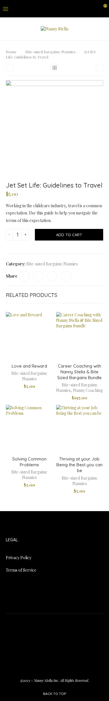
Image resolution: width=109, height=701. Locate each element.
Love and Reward (29, 366)
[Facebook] (73, 8)
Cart (42, 622)
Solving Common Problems (29, 461)
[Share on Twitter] (38, 276)
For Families (47, 629)
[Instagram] (87, 8)
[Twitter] (80, 8)
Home (11, 51)
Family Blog (21, 629)
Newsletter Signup (74, 643)
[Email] (94, 8)
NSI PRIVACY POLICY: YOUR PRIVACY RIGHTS (54, 650)
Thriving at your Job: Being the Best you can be (79, 465)
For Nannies (73, 629)
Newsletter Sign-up (36, 643)
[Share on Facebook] (24, 276)
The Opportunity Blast (32, 664)
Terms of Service (21, 570)
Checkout (59, 622)
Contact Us (82, 622)
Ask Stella (26, 622)
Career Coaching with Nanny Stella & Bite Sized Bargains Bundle (79, 372)
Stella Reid (44, 657)
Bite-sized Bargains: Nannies (50, 51)
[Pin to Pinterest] (52, 276)
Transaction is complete (54, 671)
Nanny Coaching (88, 390)
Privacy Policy (18, 557)
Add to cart (69, 234)
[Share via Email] (66, 276)
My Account (34, 636)
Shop (26, 657)
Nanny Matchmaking (67, 636)
